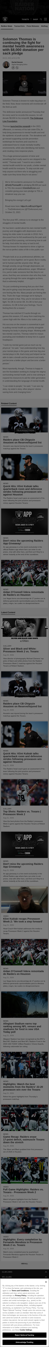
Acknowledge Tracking (24, 1342)
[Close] (46, 1284)
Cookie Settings (16, 1330)
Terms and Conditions (13, 1293)
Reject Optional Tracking (24, 1335)
